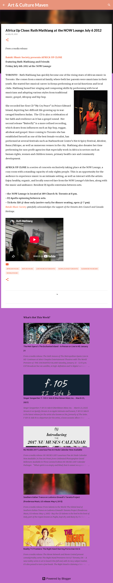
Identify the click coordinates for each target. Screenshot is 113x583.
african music (13, 269)
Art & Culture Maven (28, 5)
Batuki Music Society (16, 207)
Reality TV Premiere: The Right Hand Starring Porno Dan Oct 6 (51, 549)
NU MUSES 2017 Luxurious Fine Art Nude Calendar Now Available (52, 450)
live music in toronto (45, 269)
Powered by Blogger (58, 578)
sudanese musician (89, 269)
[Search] (52, 5)
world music (12, 273)
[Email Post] (7, 265)
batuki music (27, 269)
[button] (7, 40)
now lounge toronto (68, 269)
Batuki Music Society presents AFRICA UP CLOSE (34, 57)
